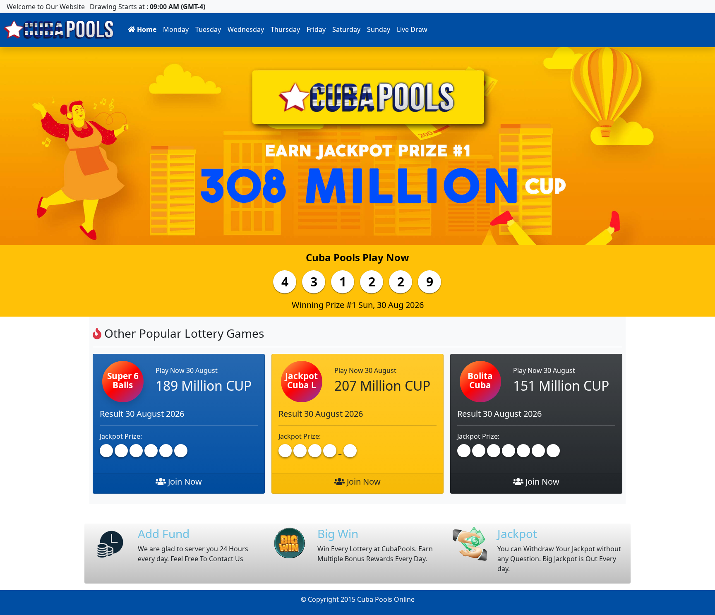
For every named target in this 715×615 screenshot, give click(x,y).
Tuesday (208, 29)
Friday (316, 29)
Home (145, 29)
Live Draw (412, 29)
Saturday (346, 29)
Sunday (378, 29)
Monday (176, 29)
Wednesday (246, 29)
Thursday (285, 29)
